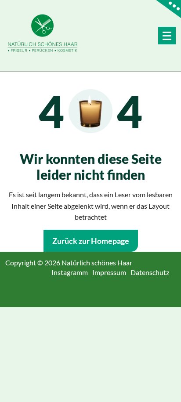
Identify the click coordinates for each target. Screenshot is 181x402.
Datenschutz (153, 272)
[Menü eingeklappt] (167, 35)
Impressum (112, 272)
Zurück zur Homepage (90, 241)
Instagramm (73, 272)
